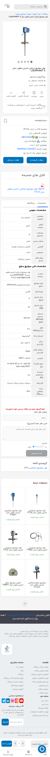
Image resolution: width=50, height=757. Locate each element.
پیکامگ (20, 674)
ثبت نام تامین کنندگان (40, 715)
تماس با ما (19, 667)
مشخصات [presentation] (41, 203)
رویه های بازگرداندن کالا (40, 682)
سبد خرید (45, 704)
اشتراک (5, 722)
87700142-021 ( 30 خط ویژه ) (20, 615)
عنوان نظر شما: (40, 412)
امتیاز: (44, 443)
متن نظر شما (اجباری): (37, 423)
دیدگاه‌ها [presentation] (31, 203)
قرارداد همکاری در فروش (40, 678)
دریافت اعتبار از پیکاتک (15, 682)
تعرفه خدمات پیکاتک (40, 667)
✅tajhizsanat (27, 137)
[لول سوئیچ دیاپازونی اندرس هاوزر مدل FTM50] (37, 536)
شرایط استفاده (43, 689)
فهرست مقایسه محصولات (39, 712)
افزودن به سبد (7, 744)
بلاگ (21, 671)
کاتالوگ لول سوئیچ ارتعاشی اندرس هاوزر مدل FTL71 (25, 190)
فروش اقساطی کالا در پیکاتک (13, 678)
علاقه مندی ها (43, 708)
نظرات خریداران (13, 160)
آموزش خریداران (18, 689)
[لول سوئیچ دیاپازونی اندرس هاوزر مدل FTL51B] (37, 499)
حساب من (44, 701)
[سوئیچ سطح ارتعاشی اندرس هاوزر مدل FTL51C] (37, 571)
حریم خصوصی (43, 686)
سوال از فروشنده (36, 160)
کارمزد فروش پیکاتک (41, 671)
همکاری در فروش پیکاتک (39, 674)
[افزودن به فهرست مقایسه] (34, 92)
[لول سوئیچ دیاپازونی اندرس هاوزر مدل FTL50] (13, 536)
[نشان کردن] (5, 120)
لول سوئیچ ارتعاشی (38, 467)
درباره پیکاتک (43, 693)
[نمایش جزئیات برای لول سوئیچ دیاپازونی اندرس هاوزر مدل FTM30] (13, 499)
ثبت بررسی (36, 453)
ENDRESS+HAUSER (26, 149)
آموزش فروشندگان (17, 686)
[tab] (41, 203)
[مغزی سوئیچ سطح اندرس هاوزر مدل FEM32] (13, 571)
